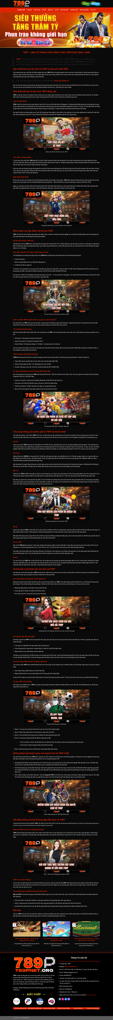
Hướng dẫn (74, 10)
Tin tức (93, 10)
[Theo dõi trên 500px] (65, 999)
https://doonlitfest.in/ (61, 81)
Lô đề (56, 10)
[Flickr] (62, 999)
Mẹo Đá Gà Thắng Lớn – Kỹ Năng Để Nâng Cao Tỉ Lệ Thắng (26, 939)
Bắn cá (50, 10)
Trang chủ (21, 10)
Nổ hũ (44, 10)
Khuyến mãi (64, 10)
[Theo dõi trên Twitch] (68, 999)
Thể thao (37, 10)
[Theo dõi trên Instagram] (59, 999)
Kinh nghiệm (84, 10)
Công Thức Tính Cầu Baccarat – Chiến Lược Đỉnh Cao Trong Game (86, 939)
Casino (29, 10)
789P (14, 975)
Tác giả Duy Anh (91, 995)
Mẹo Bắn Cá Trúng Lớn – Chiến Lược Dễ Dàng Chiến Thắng (56, 939)
